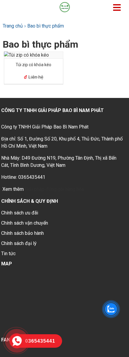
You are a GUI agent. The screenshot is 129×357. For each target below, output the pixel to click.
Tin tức (8, 253)
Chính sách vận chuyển (24, 223)
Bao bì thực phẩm (40, 44)
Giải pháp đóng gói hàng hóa (54, 189)
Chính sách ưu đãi (19, 213)
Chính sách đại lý (19, 243)
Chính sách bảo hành (22, 233)
